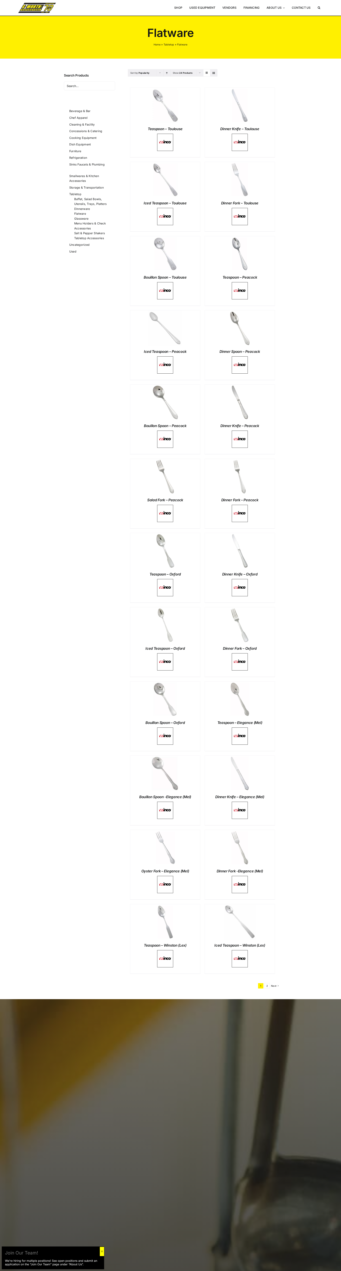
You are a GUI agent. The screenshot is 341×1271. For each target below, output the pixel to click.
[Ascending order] (166, 73)
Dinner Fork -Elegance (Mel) (240, 871)
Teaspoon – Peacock (240, 277)
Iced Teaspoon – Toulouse (165, 203)
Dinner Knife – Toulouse (239, 129)
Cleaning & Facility (82, 124)
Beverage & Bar (79, 111)
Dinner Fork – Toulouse (239, 203)
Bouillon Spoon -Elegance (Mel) (165, 797)
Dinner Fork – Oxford (240, 648)
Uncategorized (79, 244)
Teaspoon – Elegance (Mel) (239, 723)
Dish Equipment (80, 144)
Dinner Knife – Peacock (239, 426)
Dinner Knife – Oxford (240, 574)
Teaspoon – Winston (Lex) (165, 945)
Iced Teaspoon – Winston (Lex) (239, 945)
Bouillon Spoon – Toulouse (165, 277)
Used (72, 251)
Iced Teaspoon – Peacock (165, 351)
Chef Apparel (78, 118)
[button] (319, 8)
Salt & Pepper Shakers (89, 233)
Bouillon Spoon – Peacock (165, 426)
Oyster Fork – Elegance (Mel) (165, 871)
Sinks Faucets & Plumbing (87, 164)
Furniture (75, 151)
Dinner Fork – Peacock (239, 500)
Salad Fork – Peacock (165, 500)
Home (157, 44)
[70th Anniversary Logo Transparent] (37, 3)
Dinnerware (82, 209)
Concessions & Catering (85, 131)
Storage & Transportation (86, 187)
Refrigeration (78, 157)
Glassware (81, 218)
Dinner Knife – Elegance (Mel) (239, 797)
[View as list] (213, 72)
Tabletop (169, 44)
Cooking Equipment (82, 138)
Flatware (80, 213)
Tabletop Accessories (89, 238)
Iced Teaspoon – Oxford (165, 648)
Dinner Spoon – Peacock (240, 351)
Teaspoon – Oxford (165, 574)
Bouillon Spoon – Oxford (165, 723)
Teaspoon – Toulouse (165, 129)
